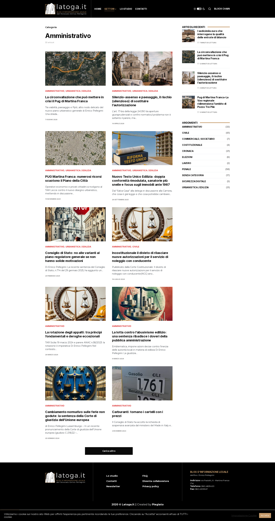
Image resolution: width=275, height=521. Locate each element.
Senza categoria (193, 175)
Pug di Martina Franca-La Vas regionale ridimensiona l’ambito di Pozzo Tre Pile (213, 102)
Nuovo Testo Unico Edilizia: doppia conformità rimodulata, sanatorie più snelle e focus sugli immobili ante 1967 (141, 180)
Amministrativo (54, 91)
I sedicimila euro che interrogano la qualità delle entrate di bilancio (211, 34)
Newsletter (113, 486)
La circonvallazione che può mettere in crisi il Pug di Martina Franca (74, 99)
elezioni (187, 157)
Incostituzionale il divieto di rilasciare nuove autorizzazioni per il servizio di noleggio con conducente (140, 257)
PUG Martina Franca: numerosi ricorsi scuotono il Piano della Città (73, 178)
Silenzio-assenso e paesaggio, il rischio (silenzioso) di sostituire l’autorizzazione (142, 101)
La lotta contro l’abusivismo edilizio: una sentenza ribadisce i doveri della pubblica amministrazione (139, 336)
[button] (199, 8)
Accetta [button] (265, 515)
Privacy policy (150, 486)
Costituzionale (192, 145)
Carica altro (109, 451)
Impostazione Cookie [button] (244, 515)
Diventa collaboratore (155, 481)
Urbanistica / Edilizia (78, 91)
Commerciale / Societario (198, 139)
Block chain (222, 8)
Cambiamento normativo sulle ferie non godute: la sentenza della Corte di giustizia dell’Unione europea (75, 416)
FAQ (145, 475)
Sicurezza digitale (194, 181)
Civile (135, 246)
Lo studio (112, 475)
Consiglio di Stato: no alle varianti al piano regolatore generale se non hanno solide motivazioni (72, 257)
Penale (186, 169)
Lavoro (186, 163)
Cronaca (188, 151)
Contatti (111, 481)
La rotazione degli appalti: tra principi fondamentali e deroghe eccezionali (73, 334)
